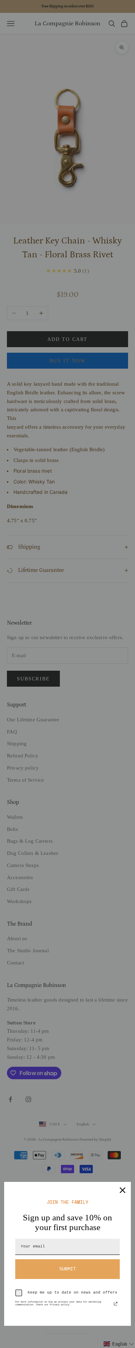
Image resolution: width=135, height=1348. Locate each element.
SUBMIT (67, 1269)
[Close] (122, 1190)
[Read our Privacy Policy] (115, 1303)
